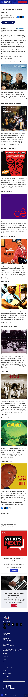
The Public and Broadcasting (9, 688)
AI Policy (4, 662)
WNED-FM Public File (7, 683)
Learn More (14, 570)
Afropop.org (20, 28)
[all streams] (26, 695)
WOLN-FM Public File (7, 686)
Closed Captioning (6, 670)
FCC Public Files (6, 676)
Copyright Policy (6, 659)
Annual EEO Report (7, 673)
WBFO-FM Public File (7, 685)
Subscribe (14, 605)
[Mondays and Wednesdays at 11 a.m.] (14, 543)
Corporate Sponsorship (8, 667)
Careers (4, 664)
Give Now (23, 2)
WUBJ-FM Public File (7, 687)
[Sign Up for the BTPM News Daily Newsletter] (14, 583)
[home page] (10, 2)
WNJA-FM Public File (7, 684)
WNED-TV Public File (7, 682)
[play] (2, 695)
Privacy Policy (6, 656)
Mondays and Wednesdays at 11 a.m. (14, 560)
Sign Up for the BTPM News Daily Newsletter (14, 594)
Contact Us (5, 653)
